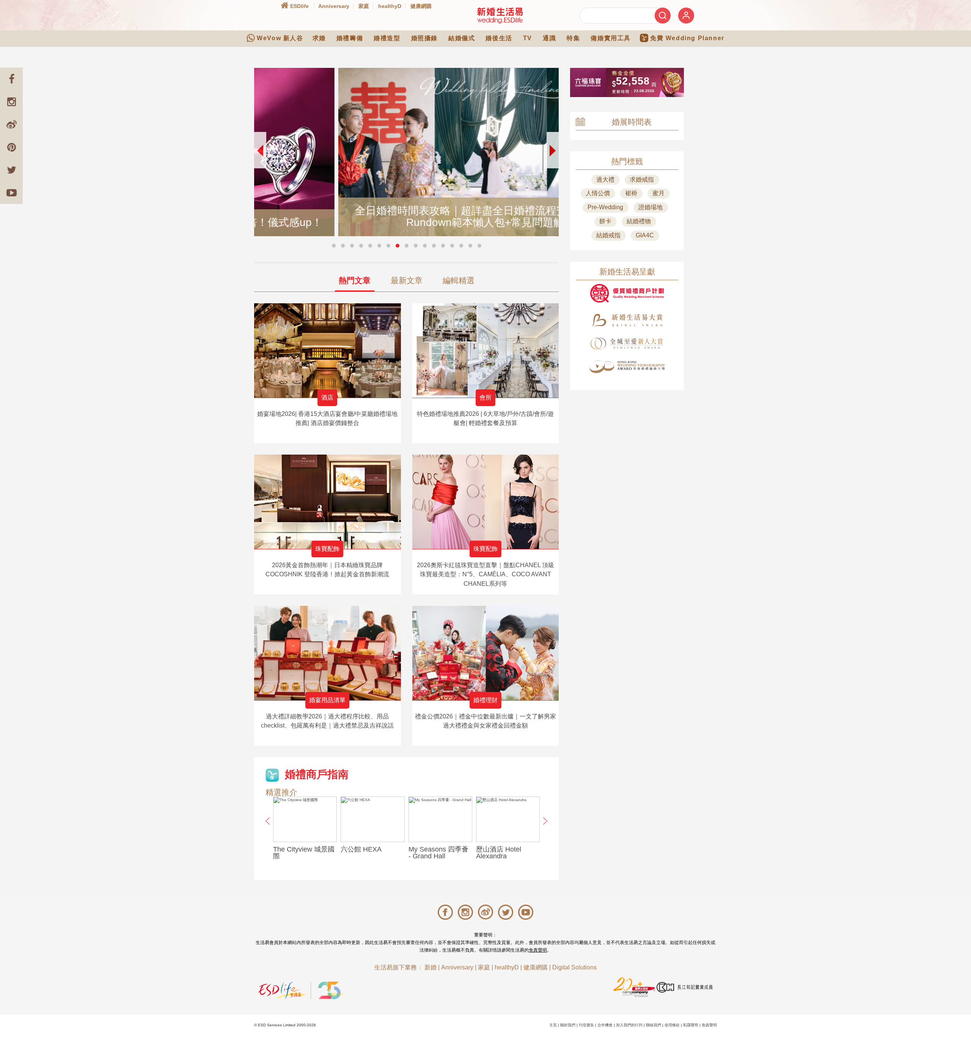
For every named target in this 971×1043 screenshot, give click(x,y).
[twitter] (11, 169)
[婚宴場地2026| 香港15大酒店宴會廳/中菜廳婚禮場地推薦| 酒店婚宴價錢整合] (327, 350)
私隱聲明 (690, 1025)
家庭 (363, 6)
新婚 (430, 967)
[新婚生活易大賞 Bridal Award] (627, 320)
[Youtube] (11, 192)
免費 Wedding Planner (687, 38)
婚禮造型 (387, 38)
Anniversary (333, 6)
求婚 (319, 38)
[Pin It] (11, 147)
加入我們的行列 (629, 1025)
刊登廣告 (586, 1025)
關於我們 (567, 1025)
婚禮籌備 (349, 38)
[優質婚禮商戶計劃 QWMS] (627, 293)
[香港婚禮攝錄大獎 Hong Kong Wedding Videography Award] (627, 367)
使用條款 (672, 1025)
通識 (549, 38)
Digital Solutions (574, 967)
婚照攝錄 (424, 38)
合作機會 (605, 1025)
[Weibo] (11, 124)
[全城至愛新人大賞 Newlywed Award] (627, 343)
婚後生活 (499, 38)
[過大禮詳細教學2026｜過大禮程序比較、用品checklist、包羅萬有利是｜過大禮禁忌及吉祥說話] (327, 653)
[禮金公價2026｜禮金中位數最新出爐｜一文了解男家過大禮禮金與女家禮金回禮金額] (485, 653)
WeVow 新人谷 (280, 38)
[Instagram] (11, 101)
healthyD (389, 6)
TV (527, 38)
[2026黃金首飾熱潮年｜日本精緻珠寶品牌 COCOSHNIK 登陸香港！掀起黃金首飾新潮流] (327, 502)
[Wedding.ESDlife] (500, 15)
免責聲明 (538, 950)
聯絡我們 (653, 1025)
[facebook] (11, 78)
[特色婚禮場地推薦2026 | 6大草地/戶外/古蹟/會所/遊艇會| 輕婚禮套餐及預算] (485, 350)
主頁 (553, 1025)
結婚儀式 (461, 38)
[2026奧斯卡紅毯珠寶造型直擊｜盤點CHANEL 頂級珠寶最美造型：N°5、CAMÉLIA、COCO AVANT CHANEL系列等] (485, 502)
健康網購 (421, 6)
